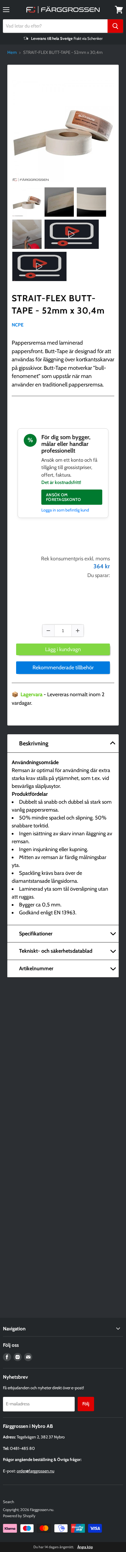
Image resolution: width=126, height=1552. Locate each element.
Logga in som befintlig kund (65, 510)
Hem (12, 52)
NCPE (17, 325)
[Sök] (115, 26)
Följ (85, 1403)
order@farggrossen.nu (35, 1471)
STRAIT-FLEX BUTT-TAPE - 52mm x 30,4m (58, 304)
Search (8, 1501)
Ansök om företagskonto (63, 497)
